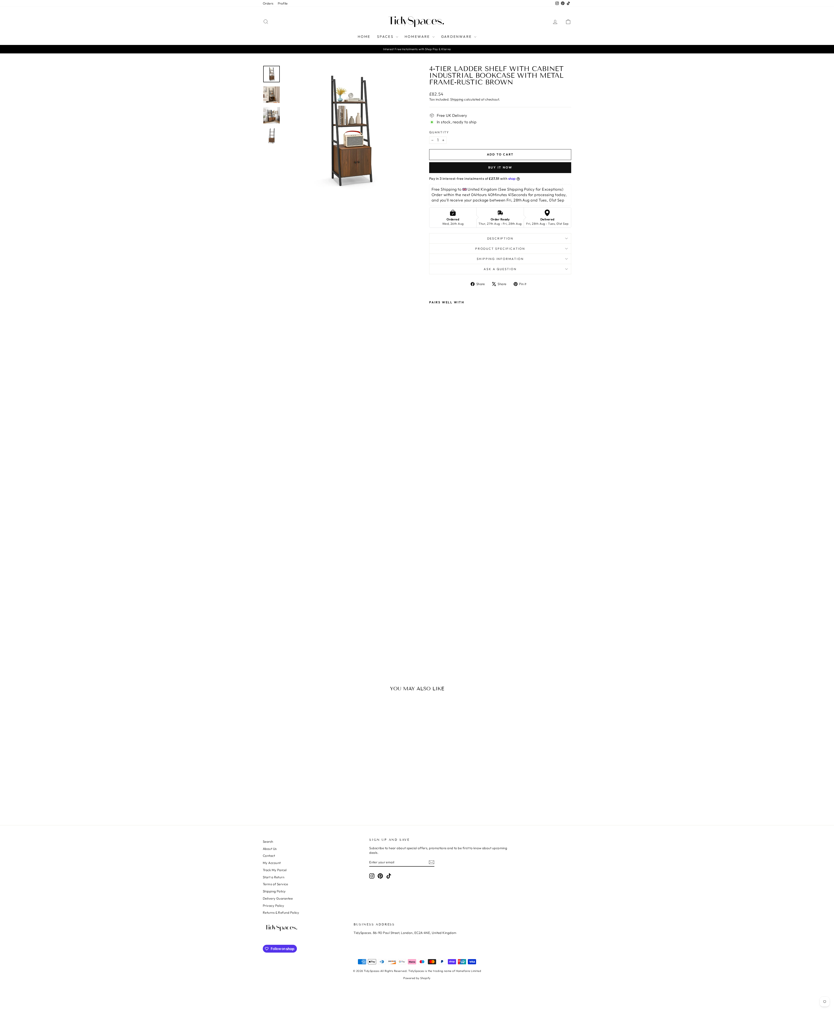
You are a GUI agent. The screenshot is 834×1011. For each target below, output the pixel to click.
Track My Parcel (275, 870)
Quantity (439, 132)
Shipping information (500, 259)
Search (268, 841)
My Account (272, 863)
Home (364, 36)
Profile (283, 3)
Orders (268, 3)
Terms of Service (275, 884)
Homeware (418, 36)
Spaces (386, 36)
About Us (270, 849)
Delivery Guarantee (278, 898)
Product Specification (500, 249)
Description (500, 238)
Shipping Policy (274, 891)
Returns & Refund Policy (281, 912)
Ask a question (500, 269)
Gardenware (457, 36)
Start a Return (273, 877)
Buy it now (500, 167)
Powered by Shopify (416, 978)
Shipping (456, 99)
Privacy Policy (273, 906)
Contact (269, 856)
